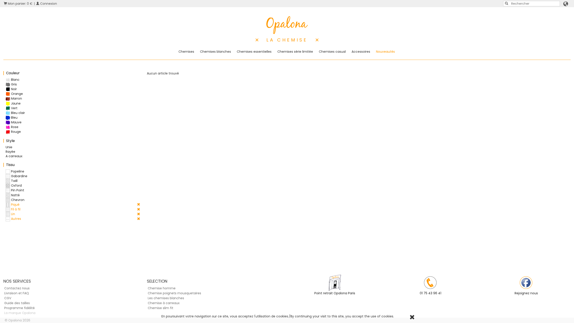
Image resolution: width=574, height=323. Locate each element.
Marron (16, 98)
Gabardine (18, 176)
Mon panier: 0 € (20, 3)
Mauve (16, 122)
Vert (13, 108)
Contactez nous (17, 288)
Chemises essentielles (254, 51)
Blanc (15, 79)
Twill (13, 181)
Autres (15, 218)
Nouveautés (385, 51)
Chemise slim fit (160, 308)
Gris (13, 84)
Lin (12, 214)
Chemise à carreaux (164, 303)
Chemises (186, 51)
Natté (15, 195)
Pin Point (17, 190)
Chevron (17, 200)
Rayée (10, 151)
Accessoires (361, 51)
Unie (9, 147)
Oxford (16, 185)
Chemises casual (332, 51)
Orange (16, 94)
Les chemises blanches (166, 298)
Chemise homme (162, 288)
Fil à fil (15, 209)
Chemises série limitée (295, 51)
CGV (7, 298)
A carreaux (14, 156)
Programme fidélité (19, 308)
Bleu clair (17, 113)
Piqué (15, 204)
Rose (14, 127)
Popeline (17, 171)
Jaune (15, 103)
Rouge (15, 131)
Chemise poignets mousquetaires (174, 293)
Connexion (48, 3)
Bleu (13, 117)
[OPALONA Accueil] (287, 25)
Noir (13, 89)
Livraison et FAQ (16, 293)
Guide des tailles (17, 303)
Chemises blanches (215, 51)
